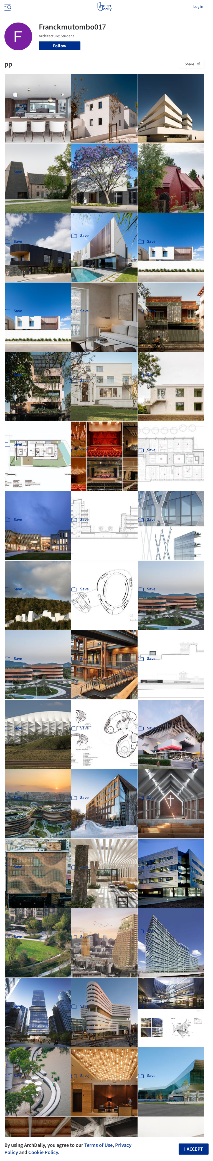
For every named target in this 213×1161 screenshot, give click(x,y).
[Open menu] (7, 7)
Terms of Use (98, 1145)
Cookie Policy (43, 1152)
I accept (193, 1149)
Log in (198, 7)
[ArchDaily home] (104, 6)
